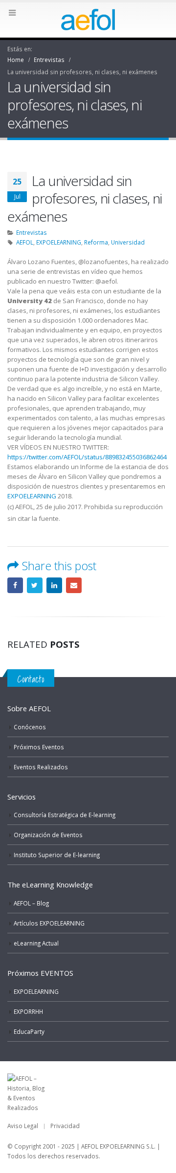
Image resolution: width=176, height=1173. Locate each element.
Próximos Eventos (39, 747)
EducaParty (29, 1031)
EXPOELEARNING (58, 242)
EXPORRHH (28, 1011)
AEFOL (24, 242)
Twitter (35, 585)
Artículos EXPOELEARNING (49, 923)
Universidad (128, 242)
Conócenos (30, 727)
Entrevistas (31, 232)
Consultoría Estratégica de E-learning (64, 815)
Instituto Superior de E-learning (57, 855)
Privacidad (65, 1126)
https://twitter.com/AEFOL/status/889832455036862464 (87, 457)
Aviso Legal (22, 1126)
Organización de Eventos (48, 835)
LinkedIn (54, 585)
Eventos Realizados (41, 767)
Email (74, 585)
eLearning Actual (36, 943)
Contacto (30, 679)
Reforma (96, 242)
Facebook (15, 585)
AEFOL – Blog (31, 903)
